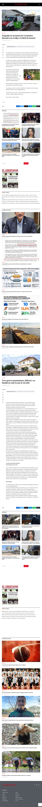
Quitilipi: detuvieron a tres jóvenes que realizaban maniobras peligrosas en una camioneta (18, 611)
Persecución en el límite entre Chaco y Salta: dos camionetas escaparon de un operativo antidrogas (20, 201)
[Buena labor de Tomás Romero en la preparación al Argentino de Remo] (21, 706)
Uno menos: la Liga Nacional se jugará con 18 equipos (13, 664)
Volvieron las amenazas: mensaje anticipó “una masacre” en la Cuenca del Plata (10, 155)
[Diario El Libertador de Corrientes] (21, 4)
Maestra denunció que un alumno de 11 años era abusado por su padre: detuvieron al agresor (19, 616)
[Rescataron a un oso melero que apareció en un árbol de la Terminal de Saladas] (21, 734)
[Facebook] (3, 47)
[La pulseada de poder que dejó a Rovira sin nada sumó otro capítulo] (11, 118)
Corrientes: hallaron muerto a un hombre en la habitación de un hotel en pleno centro (31, 155)
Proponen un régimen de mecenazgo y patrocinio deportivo (15, 319)
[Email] (3, 52)
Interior (3, 746)
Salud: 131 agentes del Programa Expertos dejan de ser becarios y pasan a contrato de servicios (19, 195)
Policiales (3, 33)
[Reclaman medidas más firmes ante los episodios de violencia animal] (31, 118)
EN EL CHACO (6, 192)
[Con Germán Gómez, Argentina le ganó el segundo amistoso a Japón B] (21, 679)
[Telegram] (3, 55)
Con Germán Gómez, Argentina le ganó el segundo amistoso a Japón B (17, 692)
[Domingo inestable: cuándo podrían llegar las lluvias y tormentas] (21, 761)
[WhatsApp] (3, 57)
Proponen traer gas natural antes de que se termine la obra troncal (17, 291)
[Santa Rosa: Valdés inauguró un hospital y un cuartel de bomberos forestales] (11, 133)
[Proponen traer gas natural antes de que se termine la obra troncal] (21, 278)
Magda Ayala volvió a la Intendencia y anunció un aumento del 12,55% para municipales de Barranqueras (21, 203)
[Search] (39, 4)
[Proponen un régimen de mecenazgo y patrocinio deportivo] (21, 305)
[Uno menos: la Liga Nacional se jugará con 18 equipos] (21, 651)
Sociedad (3, 773)
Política (3, 234)
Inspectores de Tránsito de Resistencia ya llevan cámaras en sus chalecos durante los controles (19, 199)
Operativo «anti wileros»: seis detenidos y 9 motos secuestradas (13, 618)
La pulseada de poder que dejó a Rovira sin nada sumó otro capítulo (10, 125)
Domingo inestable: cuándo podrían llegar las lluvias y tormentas (16, 775)
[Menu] (3, 4)
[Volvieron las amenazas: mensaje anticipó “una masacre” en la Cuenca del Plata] (11, 148)
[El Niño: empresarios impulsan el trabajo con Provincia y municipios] (21, 222)
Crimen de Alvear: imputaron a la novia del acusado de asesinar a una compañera (31, 140)
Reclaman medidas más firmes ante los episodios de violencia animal (30, 125)
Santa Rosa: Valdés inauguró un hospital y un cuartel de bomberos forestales (11, 140)
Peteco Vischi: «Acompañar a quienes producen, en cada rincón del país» (18, 346)
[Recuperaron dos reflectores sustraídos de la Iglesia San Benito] (31, 519)
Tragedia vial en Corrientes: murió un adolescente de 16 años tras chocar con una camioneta (10, 527)
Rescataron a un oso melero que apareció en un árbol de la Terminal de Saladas (19, 747)
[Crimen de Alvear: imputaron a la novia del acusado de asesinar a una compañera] (31, 133)
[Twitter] (3, 50)
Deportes (3, 663)
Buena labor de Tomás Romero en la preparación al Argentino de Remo (17, 720)
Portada (3, 7)
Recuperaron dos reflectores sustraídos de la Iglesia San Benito (30, 526)
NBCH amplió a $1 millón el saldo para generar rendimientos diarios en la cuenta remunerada (18, 614)
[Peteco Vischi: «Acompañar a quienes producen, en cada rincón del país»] (21, 333)
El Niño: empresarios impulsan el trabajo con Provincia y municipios (17, 236)
